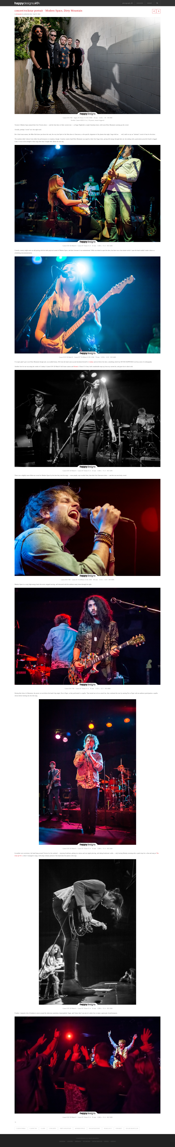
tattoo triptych (97, 1141)
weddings (62, 1141)
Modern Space (80, 1128)
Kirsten (76, 366)
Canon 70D (33, 1128)
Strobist (119, 1128)
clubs (43, 1128)
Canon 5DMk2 (21, 1128)
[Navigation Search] (157, 3)
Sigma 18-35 (108, 1128)
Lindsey (91, 362)
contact (113, 1141)
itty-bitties (86, 1141)
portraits (78, 1141)
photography (19, 14)
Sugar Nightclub (132, 1128)
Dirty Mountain (65, 1128)
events (106, 1141)
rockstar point (94, 1128)
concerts (52, 1128)
